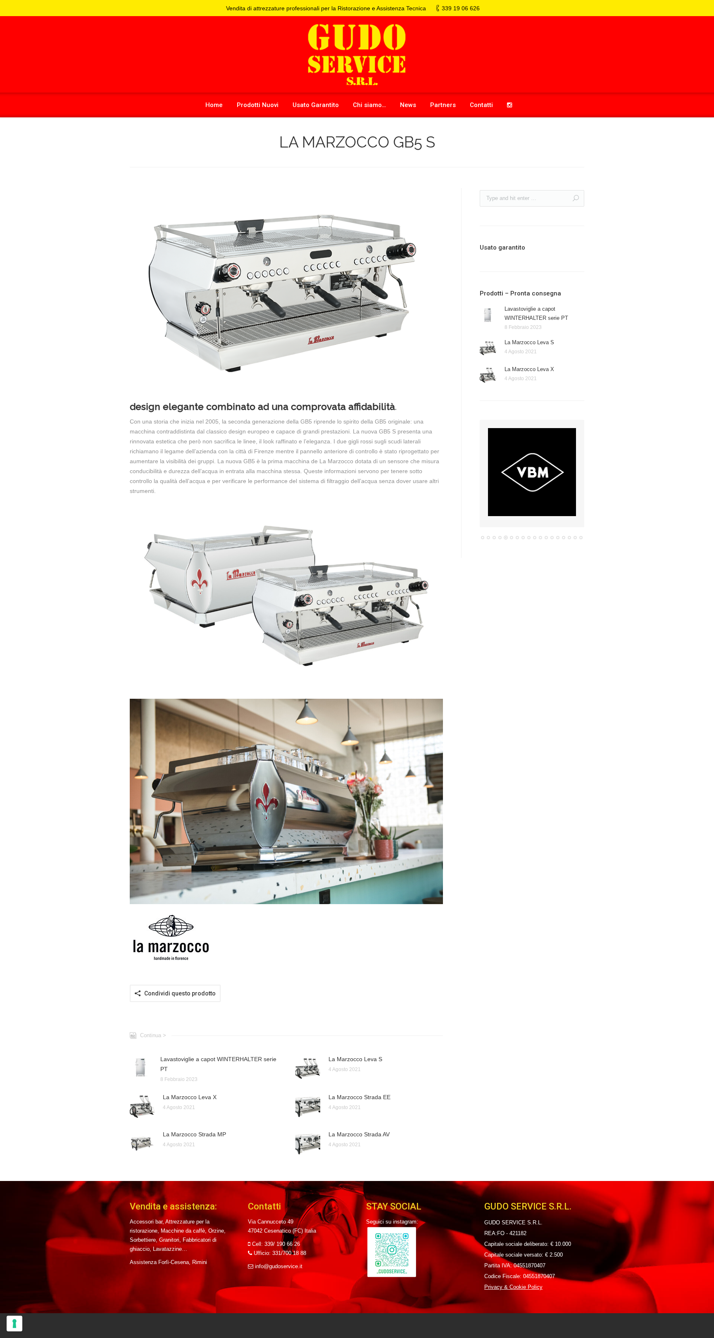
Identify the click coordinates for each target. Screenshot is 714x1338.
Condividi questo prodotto (180, 993)
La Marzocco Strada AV (359, 1134)
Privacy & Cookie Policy (513, 1287)
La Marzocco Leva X (190, 1097)
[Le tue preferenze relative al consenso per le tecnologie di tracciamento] (14, 1323)
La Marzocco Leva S (355, 1059)
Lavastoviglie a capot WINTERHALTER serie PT (218, 1064)
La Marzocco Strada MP (194, 1134)
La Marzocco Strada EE (359, 1097)
